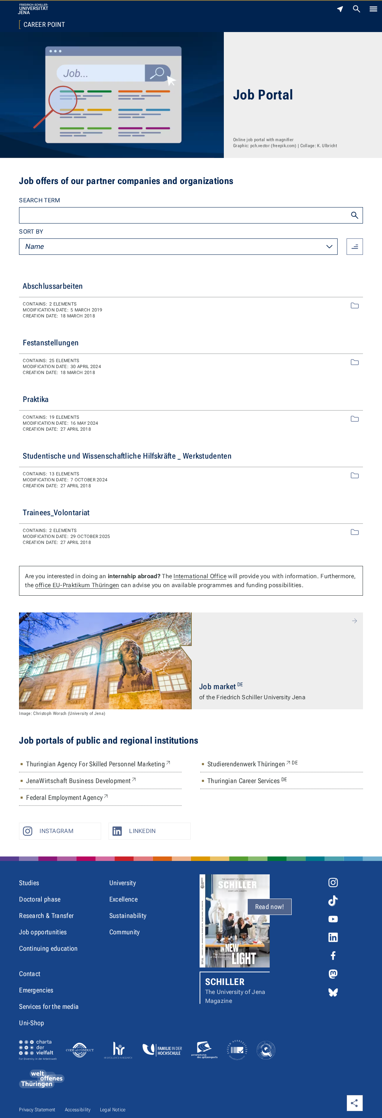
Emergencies (36, 990)
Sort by (31, 231)
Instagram (56, 830)
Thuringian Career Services (247, 780)
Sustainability (127, 915)
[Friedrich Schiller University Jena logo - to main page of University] (33, 9)
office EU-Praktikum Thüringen (77, 585)
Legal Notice (113, 1109)
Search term (39, 200)
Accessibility (78, 1109)
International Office (199, 576)
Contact (29, 974)
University (122, 883)
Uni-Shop (31, 1023)
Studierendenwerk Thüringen (252, 764)
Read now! (269, 906)
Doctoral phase (39, 899)
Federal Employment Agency (67, 797)
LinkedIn (142, 830)
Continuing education (48, 948)
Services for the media (49, 1006)
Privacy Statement (37, 1109)
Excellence (123, 899)
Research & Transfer (46, 915)
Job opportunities (43, 932)
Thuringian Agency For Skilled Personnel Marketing (99, 764)
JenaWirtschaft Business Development (81, 780)
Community (124, 932)
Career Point (44, 24)
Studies (29, 883)
